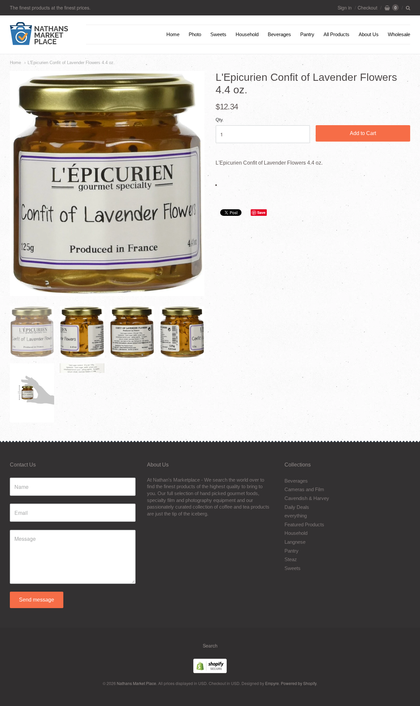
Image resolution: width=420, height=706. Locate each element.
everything (295, 515)
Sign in (345, 7)
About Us (369, 34)
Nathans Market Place (136, 683)
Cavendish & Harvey (306, 498)
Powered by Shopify (298, 683)
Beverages (279, 34)
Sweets (218, 34)
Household (247, 34)
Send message (36, 600)
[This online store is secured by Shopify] (210, 671)
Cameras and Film (304, 489)
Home (172, 34)
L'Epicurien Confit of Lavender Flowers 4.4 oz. (71, 62)
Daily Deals (296, 507)
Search (210, 645)
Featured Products (304, 524)
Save (261, 212)
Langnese (294, 542)
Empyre (272, 683)
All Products (336, 34)
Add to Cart (363, 133)
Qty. (220, 119)
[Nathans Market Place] (39, 41)
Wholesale (399, 34)
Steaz (290, 559)
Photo (195, 34)
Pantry (307, 34)
